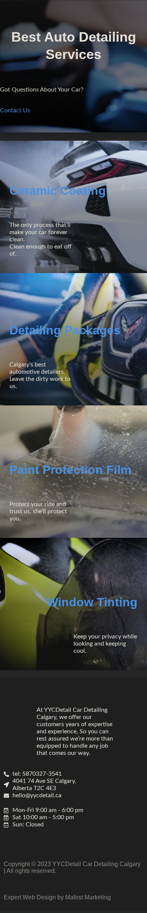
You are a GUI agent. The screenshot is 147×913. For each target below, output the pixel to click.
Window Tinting (92, 602)
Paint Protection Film (70, 470)
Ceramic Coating (57, 190)
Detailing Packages (65, 330)
